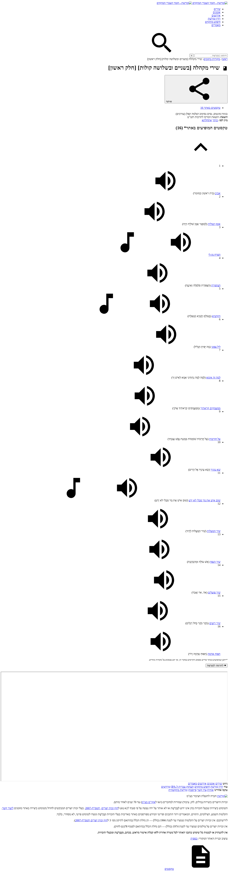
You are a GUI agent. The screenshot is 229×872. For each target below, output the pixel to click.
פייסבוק (192, 789)
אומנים (216, 12)
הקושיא (216, 316)
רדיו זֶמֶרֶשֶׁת (217, 786)
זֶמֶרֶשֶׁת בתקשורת (178, 789)
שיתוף (169, 101)
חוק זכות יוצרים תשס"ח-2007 (91, 820)
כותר (215, 120)
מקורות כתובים (212, 59)
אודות (210, 789)
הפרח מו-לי (214, 254)
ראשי (225, 59)
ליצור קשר (7, 808)
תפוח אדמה (214, 653)
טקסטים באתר (210, 107)
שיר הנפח (215, 561)
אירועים (216, 15)
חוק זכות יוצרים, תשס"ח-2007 (101, 808)
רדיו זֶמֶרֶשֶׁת (214, 18)
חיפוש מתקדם (212, 21)
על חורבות (214, 438)
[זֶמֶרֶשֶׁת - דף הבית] (222, 796)
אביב (217, 193)
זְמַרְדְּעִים (165, 786)
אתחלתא (207, 120)
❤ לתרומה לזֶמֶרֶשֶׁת (216, 665)
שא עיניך (215, 469)
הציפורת (215, 285)
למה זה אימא (213, 377)
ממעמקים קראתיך (210, 408)
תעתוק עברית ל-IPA (182, 786)
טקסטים (169, 868)
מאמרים (215, 25)
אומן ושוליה (214, 223)
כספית (194, 838)
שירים (217, 9)
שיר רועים (214, 623)
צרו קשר (201, 789)
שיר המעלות (213, 531)
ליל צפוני (215, 346)
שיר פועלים (214, 592)
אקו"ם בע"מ (148, 802)
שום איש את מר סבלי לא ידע (204, 500)
